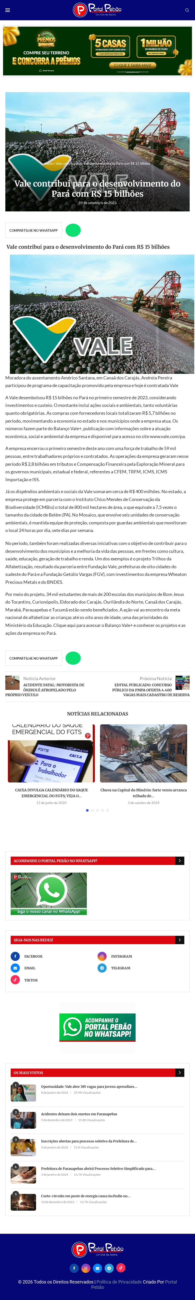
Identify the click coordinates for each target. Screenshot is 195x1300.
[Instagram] (86, 1268)
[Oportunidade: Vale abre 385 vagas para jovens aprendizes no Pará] (23, 1093)
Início (49, 163)
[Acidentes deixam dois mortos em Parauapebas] (23, 1120)
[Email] (97, 1268)
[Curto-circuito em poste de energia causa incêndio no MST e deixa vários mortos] (23, 1202)
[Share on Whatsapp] (73, 230)
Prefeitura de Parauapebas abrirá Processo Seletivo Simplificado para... (98, 1168)
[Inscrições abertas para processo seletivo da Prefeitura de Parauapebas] (23, 1147)
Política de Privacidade (119, 1282)
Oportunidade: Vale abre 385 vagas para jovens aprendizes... (89, 1087)
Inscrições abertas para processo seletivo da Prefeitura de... (89, 1141)
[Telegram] (109, 1268)
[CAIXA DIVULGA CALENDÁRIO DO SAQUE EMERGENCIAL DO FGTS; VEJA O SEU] (51, 753)
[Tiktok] (121, 1268)
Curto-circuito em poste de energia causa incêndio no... (86, 1196)
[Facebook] (74, 1268)
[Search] (187, 10)
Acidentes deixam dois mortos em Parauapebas (79, 1114)
